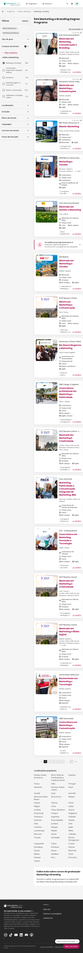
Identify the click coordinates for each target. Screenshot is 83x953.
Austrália (72, 793)
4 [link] (58, 762)
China (53, 806)
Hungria (54, 813)
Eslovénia (55, 847)
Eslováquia (38, 847)
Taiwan (37, 861)
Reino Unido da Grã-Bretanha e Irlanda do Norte (58, 777)
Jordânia (54, 823)
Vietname (38, 820)
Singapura (72, 813)
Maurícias (72, 850)
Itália (53, 783)
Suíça (53, 793)
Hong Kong (38, 813)
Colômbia (38, 827)
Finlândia (72, 816)
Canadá (37, 793)
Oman (70, 854)
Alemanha (38, 787)
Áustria (71, 810)
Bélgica (37, 806)
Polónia (54, 803)
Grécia (70, 803)
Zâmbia (71, 820)
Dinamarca (38, 816)
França (36, 783)
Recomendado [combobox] (75, 29)
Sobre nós (46, 909)
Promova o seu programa (52, 914)
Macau (54, 850)
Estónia (71, 847)
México (37, 854)
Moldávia (54, 854)
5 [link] (62, 762)
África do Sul (56, 797)
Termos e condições (46, 947)
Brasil (70, 787)
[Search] (67, 4)
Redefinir (25, 21)
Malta (70, 830)
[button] (9, 28)
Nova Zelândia (57, 820)
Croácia (71, 843)
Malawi (54, 830)
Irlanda (37, 803)
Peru (53, 857)
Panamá (37, 857)
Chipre (54, 843)
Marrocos (38, 834)
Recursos (48, 4)
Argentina (55, 816)
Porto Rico (72, 857)
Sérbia (53, 834)
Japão (70, 827)
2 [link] (49, 762)
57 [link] (71, 762)
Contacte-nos (48, 918)
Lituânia (37, 810)
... (67, 761)
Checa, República (58, 810)
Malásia (71, 797)
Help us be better (71, 946)
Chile (70, 823)
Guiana (37, 850)
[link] (41, 11)
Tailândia (72, 834)
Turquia (37, 837)
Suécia (71, 806)
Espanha (71, 775)
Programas (32, 4)
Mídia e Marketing (11, 53)
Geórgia (54, 827)
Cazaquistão (39, 843)
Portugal (72, 783)
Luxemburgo (39, 830)
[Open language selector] (72, 4)
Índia (36, 823)
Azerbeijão (55, 837)
